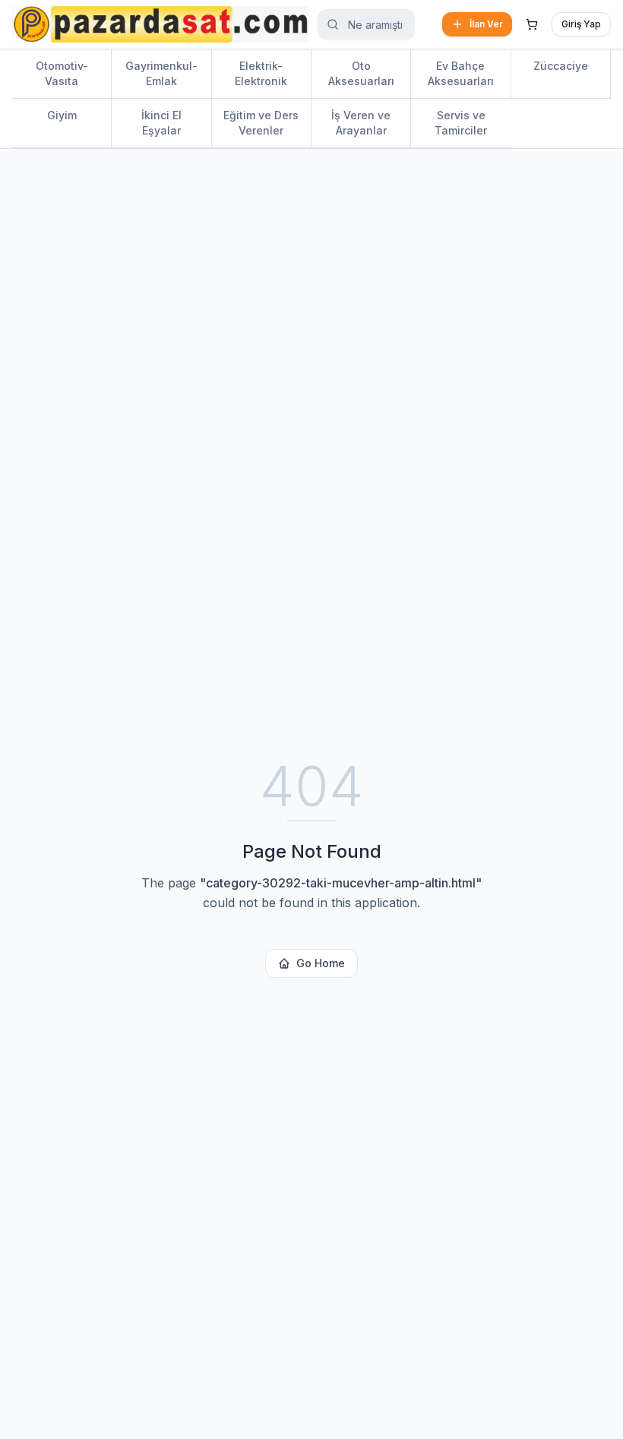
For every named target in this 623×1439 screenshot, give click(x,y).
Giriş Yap (581, 24)
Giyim (62, 115)
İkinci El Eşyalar (161, 123)
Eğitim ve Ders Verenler (261, 123)
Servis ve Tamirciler (461, 123)
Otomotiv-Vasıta (62, 73)
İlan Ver (486, 24)
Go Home (320, 963)
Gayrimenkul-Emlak (161, 73)
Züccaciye (560, 65)
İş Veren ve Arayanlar (361, 123)
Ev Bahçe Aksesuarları (461, 73)
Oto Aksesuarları (361, 73)
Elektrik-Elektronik (261, 73)
